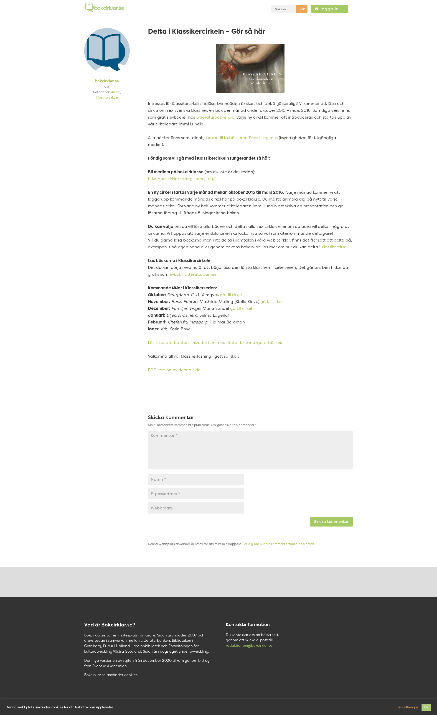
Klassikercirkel (334, 247)
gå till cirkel (231, 295)
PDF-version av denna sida (174, 370)
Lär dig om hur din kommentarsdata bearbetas (278, 544)
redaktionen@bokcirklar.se (249, 645)
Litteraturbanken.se (215, 117)
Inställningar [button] (408, 707)
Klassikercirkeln (107, 97)
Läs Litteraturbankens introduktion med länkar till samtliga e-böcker (214, 342)
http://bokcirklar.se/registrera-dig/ (181, 178)
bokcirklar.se (107, 81)
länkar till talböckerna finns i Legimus (241, 137)
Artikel (115, 92)
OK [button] (426, 707)
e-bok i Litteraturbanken (193, 274)
